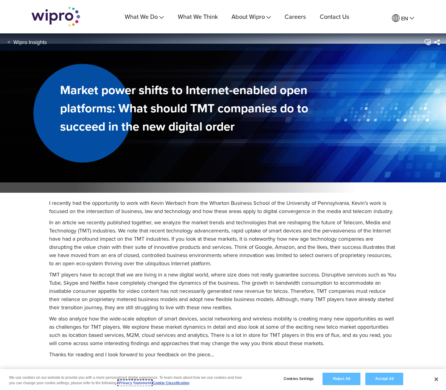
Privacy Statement (135, 383)
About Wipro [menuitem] (248, 16)
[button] (427, 42)
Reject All (341, 379)
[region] (223, 379)
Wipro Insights (30, 42)
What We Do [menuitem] (141, 16)
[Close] (436, 379)
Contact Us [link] (334, 16)
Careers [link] (295, 16)
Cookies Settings (299, 379)
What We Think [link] (198, 16)
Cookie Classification (171, 383)
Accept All (384, 379)
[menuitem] (403, 18)
